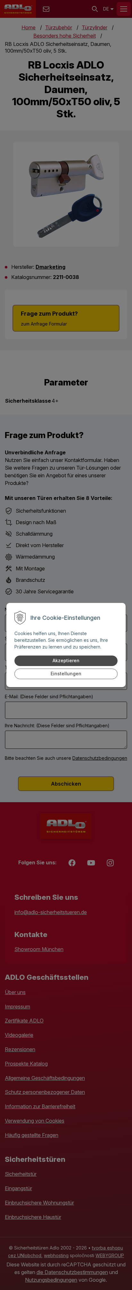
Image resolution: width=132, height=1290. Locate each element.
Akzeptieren (66, 660)
